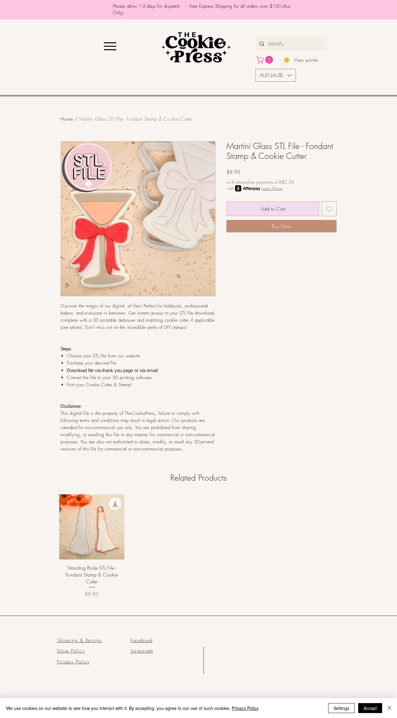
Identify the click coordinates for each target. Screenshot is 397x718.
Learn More (271, 188)
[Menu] (109, 46)
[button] (265, 60)
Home (66, 118)
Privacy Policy (245, 708)
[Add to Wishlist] (329, 208)
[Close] (389, 708)
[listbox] (276, 75)
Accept (370, 708)
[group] (198, 546)
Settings (341, 708)
